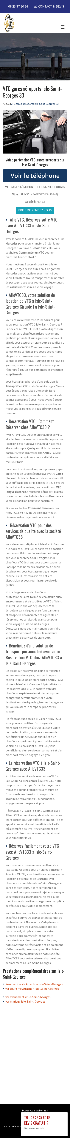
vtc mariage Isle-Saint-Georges (25, 1001)
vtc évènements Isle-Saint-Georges (28, 997)
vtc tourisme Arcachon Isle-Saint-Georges (32, 988)
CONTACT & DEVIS (51, 6)
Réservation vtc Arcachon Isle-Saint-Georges (34, 984)
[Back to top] (59, 1127)
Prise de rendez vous (35, 210)
